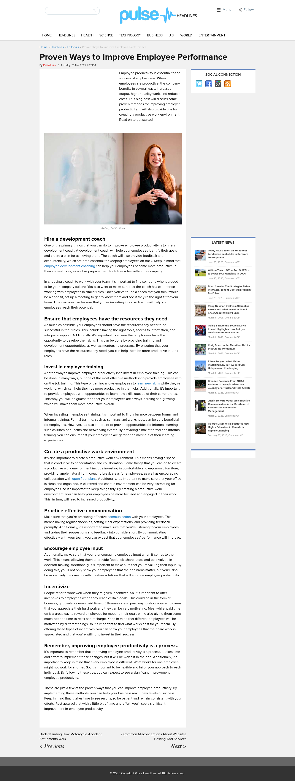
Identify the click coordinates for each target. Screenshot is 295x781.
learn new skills (148, 383)
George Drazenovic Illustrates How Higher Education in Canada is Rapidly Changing (228, 427)
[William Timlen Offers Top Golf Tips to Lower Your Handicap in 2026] (200, 272)
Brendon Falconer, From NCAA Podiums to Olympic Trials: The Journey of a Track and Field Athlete (229, 385)
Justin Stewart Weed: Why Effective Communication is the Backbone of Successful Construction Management (229, 406)
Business (155, 35)
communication (119, 517)
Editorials (73, 47)
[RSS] (227, 83)
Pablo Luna (49, 65)
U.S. (171, 35)
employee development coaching (69, 266)
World (186, 35)
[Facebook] (208, 83)
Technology (130, 35)
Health (87, 35)
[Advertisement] (80, 101)
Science (106, 35)
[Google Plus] (217, 83)
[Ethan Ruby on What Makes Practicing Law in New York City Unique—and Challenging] (200, 365)
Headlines (66, 35)
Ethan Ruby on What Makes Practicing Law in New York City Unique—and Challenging (226, 365)
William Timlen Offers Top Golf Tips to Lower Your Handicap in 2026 (228, 272)
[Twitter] (198, 83)
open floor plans (84, 479)
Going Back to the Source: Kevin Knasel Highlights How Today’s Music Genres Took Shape (227, 329)
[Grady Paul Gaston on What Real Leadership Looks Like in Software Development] (200, 255)
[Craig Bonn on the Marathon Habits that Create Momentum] (200, 349)
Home (47, 35)
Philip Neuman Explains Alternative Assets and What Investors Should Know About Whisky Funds (228, 309)
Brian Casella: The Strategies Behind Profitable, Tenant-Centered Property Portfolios (229, 290)
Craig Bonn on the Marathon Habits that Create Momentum (229, 347)
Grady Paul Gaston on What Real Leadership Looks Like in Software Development (228, 254)
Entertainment (212, 35)
